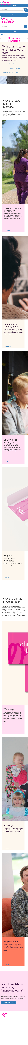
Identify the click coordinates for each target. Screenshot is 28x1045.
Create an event (8, 848)
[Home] (14, 3)
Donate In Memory (14, 64)
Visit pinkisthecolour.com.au (8, 1002)
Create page (8, 346)
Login (3, 18)
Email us (7, 577)
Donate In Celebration (15, 68)
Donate (14, 15)
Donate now (7, 230)
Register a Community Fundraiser (11, 72)
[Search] (25, 9)
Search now (7, 462)
